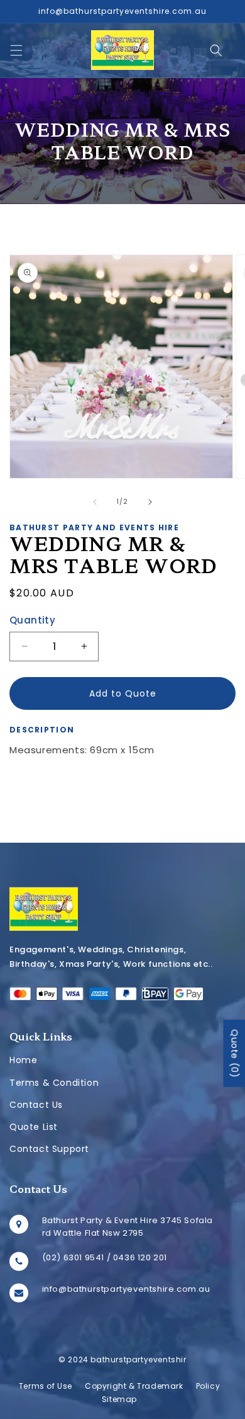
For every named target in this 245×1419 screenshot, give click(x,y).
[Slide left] (95, 502)
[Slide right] (150, 502)
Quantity (32, 620)
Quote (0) (234, 1053)
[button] (16, 50)
